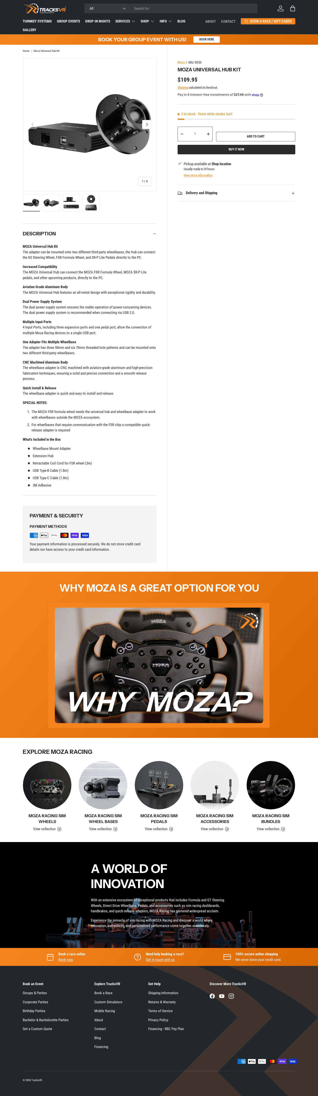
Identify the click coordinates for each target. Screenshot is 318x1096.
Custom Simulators (108, 1002)
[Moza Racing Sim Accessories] (215, 785)
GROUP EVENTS (68, 21)
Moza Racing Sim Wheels (47, 818)
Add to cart (256, 136)
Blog (97, 1038)
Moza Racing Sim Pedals (159, 818)
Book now (65, 959)
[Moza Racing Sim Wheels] (47, 785)
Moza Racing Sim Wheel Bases (103, 818)
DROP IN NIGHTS (97, 21)
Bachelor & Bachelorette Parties (46, 1020)
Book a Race (103, 993)
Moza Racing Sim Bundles (270, 818)
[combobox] (170, 8)
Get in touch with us (160, 959)
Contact (228, 21)
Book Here (206, 39)
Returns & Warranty (162, 1002)
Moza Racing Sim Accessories (214, 818)
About (210, 21)
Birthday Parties (34, 1011)
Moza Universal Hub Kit (46, 51)
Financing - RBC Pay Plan (166, 1029)
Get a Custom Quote (37, 1029)
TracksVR (36, 1080)
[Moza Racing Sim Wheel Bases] (103, 785)
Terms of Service (160, 1011)
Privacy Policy (158, 1020)
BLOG (181, 21)
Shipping (183, 88)
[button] (292, 8)
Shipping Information (163, 993)
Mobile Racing (104, 1011)
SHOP (145, 21)
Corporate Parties (35, 1002)
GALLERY (29, 30)
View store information (198, 175)
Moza (181, 62)
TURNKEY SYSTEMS (37, 21)
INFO (163, 21)
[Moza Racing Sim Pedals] (159, 785)
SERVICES (122, 21)
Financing (101, 1047)
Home (26, 51)
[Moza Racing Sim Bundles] (271, 785)
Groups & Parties (35, 993)
